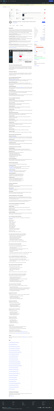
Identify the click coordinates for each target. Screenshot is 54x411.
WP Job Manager (11, 171)
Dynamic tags (10, 217)
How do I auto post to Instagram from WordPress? (15, 363)
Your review (35, 52)
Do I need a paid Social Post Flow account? (14, 342)
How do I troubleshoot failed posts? (13, 379)
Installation (17, 25)
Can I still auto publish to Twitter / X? (13, 344)
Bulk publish (10, 140)
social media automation (42, 38)
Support (44, 25)
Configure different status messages (13, 79)
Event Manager (11, 167)
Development (21, 25)
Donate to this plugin (36, 65)
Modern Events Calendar (12, 168)
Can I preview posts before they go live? (13, 371)
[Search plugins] (9, 7)
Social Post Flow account (24, 331)
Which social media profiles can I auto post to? (14, 346)
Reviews (13, 25)
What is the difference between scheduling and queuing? (15, 365)
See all (44, 52)
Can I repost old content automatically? (13, 367)
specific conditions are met (21, 87)
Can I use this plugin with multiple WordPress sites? (15, 383)
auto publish (44, 37)
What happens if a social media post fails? (14, 369)
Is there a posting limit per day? (12, 381)
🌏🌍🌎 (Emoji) (9, 407)
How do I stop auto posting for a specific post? (14, 373)
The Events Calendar (11, 166)
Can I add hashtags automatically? (13, 377)
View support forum (36, 59)
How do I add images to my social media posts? (14, 348)
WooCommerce (11, 170)
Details (10, 25)
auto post (41, 37)
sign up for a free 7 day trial (13, 47)
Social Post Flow (15, 22)
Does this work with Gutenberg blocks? (13, 375)
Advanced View (36, 41)
